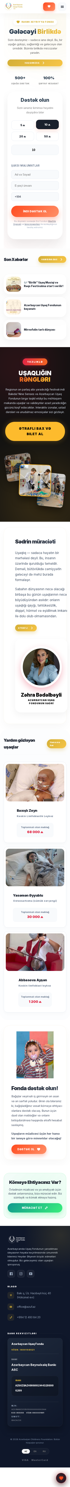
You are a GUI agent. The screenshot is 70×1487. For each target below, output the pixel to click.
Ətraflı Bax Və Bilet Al (35, 431)
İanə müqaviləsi (32, 224)
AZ (25, 1451)
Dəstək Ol (26, 1149)
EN (35, 1451)
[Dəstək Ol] (61, 1477)
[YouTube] (30, 1273)
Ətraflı (23, 628)
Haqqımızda (32, 63)
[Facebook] (11, 1273)
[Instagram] (21, 1273)
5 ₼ (22, 125)
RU (44, 1451)
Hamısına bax (49, 259)
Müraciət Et (32, 1207)
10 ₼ (47, 124)
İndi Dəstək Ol (35, 211)
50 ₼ (47, 136)
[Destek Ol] (49, 6)
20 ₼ (22, 136)
